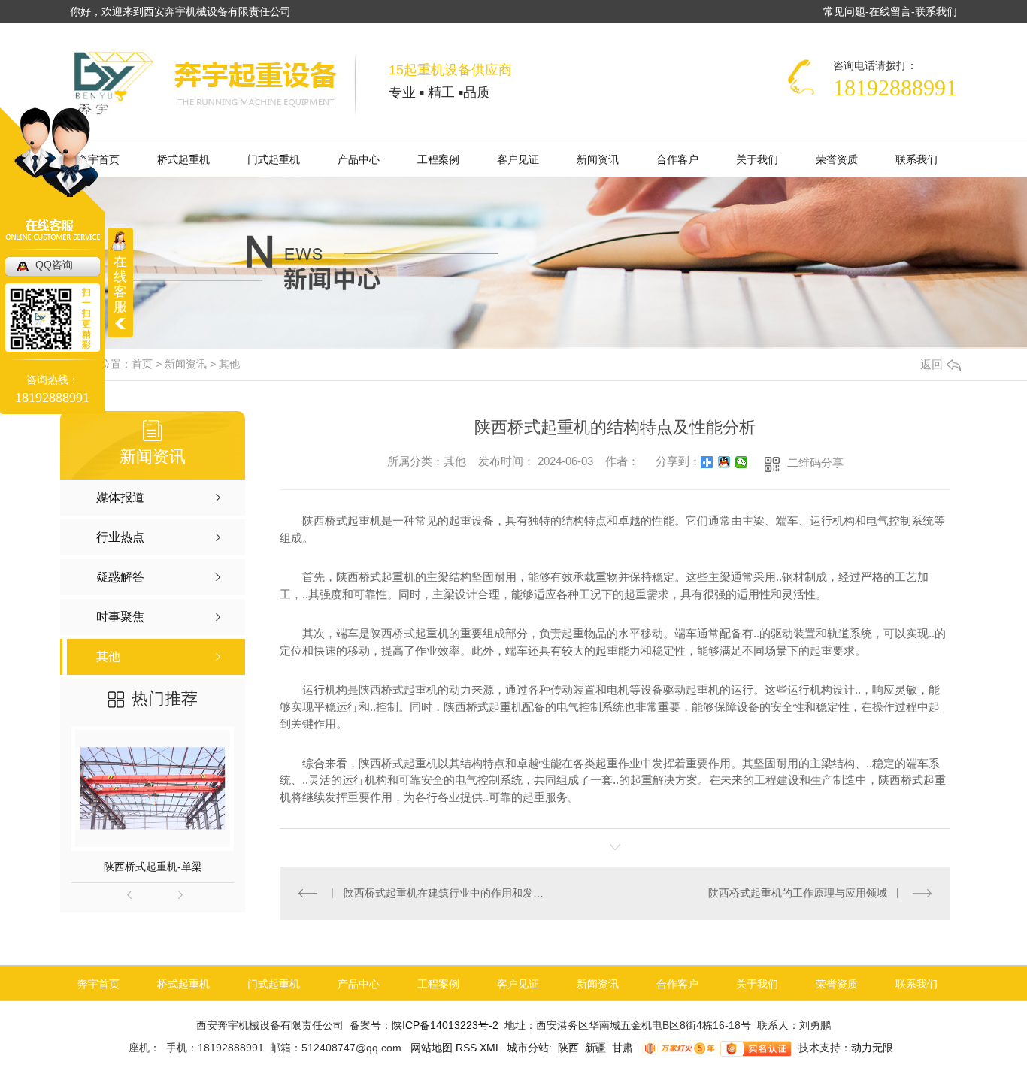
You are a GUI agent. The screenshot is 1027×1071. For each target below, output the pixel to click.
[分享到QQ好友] (724, 462)
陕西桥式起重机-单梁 (153, 867)
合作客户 (677, 159)
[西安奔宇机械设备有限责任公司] (214, 84)
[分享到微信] (741, 462)
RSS (468, 1048)
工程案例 (438, 159)
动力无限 (872, 1048)
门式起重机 (273, 159)
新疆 (595, 1048)
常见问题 (844, 11)
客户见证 (518, 159)
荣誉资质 (837, 159)
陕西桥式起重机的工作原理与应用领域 (797, 893)
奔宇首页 (98, 984)
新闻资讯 (598, 159)
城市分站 (528, 1048)
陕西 (568, 1048)
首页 (142, 364)
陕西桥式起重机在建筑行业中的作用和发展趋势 (448, 893)
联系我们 (936, 11)
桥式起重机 (183, 159)
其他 (229, 364)
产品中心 (359, 159)
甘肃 (622, 1048)
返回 (931, 364)
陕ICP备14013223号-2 (445, 1025)
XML (492, 1048)
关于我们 (757, 159)
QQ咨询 (54, 265)
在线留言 (890, 11)
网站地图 (430, 1048)
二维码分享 (815, 462)
